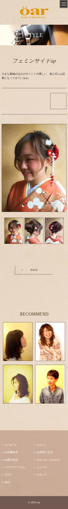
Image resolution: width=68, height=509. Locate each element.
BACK (34, 270)
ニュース (40, 467)
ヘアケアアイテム (13, 467)
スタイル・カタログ (47, 459)
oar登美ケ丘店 (43, 452)
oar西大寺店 (10, 459)
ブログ (7, 474)
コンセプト (9, 444)
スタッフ (40, 474)
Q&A (6, 482)
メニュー (40, 444)
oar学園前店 (10, 452)
